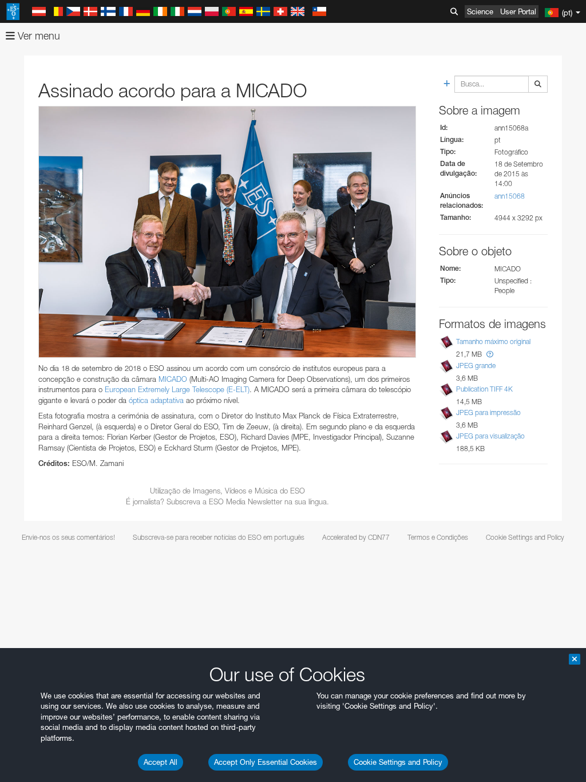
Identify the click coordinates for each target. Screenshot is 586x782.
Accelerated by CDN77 (356, 537)
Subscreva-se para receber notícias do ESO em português (218, 537)
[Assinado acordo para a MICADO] (227, 231)
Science (480, 11)
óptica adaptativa (156, 400)
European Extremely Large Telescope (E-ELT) (177, 389)
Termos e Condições (437, 537)
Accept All (160, 762)
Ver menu (37, 36)
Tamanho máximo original (493, 341)
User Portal (518, 11)
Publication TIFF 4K (484, 389)
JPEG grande (476, 365)
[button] (489, 354)
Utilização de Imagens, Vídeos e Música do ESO (227, 490)
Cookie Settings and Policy (398, 762)
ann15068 (509, 196)
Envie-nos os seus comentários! (68, 537)
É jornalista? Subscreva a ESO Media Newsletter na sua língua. (227, 501)
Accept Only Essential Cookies (265, 762)
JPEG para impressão (488, 412)
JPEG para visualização (490, 436)
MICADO (173, 379)
